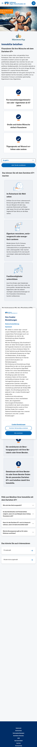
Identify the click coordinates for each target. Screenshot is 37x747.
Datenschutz (18, 730)
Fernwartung (18, 745)
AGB (18, 738)
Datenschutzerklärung (12, 324)
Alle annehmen (18, 433)
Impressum (18, 728)
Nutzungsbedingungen (18, 733)
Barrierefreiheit (19, 740)
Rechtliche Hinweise (18, 735)
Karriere (18, 743)
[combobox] (18, 160)
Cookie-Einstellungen (18, 424)
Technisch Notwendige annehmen (18, 428)
